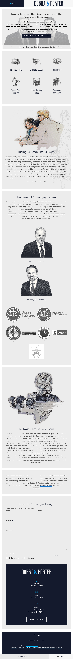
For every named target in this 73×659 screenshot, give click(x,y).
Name (8, 511)
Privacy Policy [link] (30, 647)
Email (9, 521)
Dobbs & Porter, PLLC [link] (32, 646)
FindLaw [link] (60, 647)
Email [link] (62, 656)
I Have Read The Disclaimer (22, 558)
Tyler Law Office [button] (36, 619)
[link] (48, 3)
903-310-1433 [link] (46, 486)
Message (9, 530)
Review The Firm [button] (36, 640)
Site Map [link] (21, 647)
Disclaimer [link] (14, 647)
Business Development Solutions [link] (45, 647)
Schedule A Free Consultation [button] (36, 35)
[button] (12, 3)
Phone (39, 511)
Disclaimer (10, 554)
